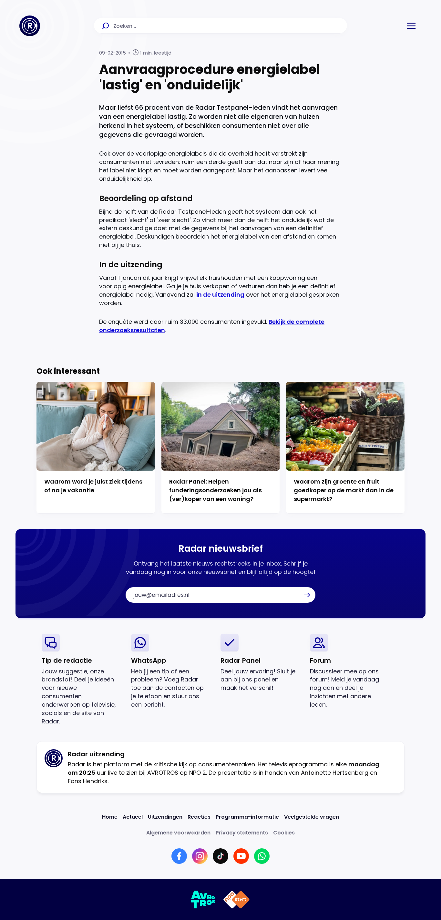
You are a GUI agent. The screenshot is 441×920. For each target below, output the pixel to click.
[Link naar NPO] (236, 900)
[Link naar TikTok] (220, 856)
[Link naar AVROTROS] (203, 900)
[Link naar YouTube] (241, 856)
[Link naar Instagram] (200, 856)
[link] (81, 680)
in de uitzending (220, 295)
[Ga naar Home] (29, 25)
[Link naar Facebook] (179, 856)
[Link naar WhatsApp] (262, 856)
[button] (411, 25)
